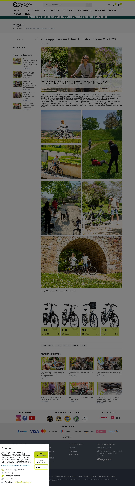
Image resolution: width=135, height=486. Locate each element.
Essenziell (8, 469)
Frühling (58, 345)
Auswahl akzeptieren (41, 461)
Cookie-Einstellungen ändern (87, 476)
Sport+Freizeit (68, 10)
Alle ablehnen (41, 467)
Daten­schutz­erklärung (11, 465)
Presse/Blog (73, 451)
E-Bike (26, 10)
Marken (28, 14)
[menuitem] (109, 5)
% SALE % (17, 14)
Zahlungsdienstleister (13, 476)
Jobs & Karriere (74, 454)
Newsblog (112, 10)
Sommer (75, 345)
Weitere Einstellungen (23, 482)
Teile (44, 10)
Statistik (21, 469)
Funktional (9, 482)
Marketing (9, 473)
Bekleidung (54, 10)
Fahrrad (17, 10)
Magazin (20, 28)
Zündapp (83, 345)
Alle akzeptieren (41, 454)
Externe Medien (11, 479)
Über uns (72, 448)
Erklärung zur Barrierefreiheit (107, 476)
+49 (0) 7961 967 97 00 (104, 448)
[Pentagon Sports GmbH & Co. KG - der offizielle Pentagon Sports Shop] (25, 4)
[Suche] (89, 5)
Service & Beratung (84, 10)
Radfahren (66, 345)
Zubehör (36, 10)
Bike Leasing (100, 10)
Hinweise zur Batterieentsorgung (65, 476)
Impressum (49, 476)
